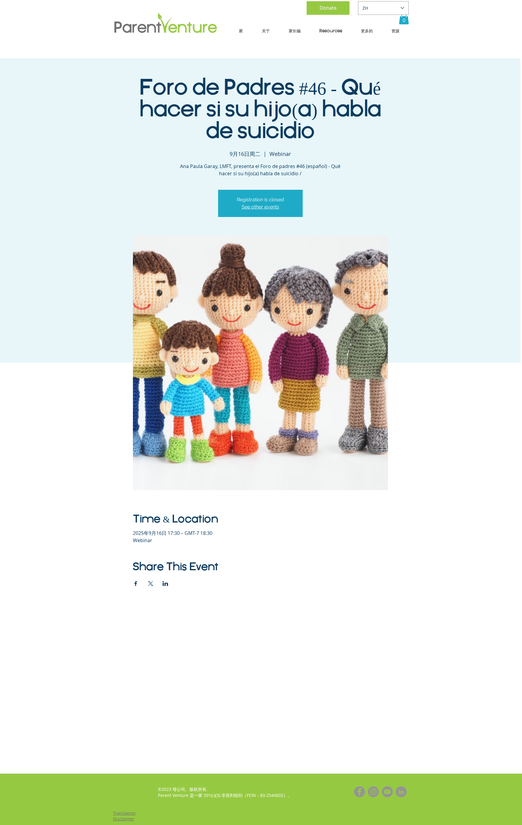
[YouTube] (387, 791)
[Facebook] (359, 791)
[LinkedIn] (401, 791)
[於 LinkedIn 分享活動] (165, 583)
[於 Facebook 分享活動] (136, 583)
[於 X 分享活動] (150, 583)
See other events (260, 207)
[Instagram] (373, 791)
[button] (404, 18)
